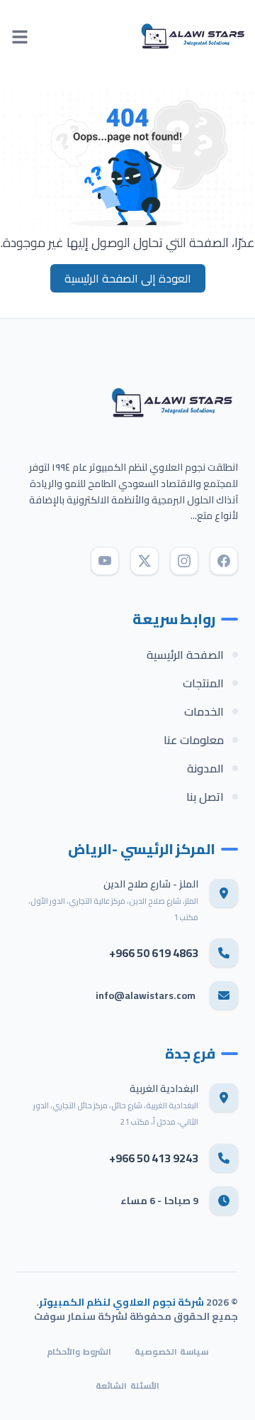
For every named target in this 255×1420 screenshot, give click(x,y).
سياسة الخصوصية (171, 1352)
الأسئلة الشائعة (127, 1386)
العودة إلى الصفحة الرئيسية (127, 278)
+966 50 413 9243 (153, 1158)
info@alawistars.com (146, 995)
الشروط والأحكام (79, 1352)
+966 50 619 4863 (153, 952)
